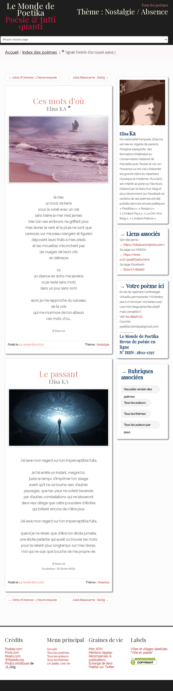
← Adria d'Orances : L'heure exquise (32, 77)
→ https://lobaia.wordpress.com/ (142, 244)
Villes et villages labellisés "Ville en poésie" (149, 650)
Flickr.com (12, 652)
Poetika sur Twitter (101, 667)
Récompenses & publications (100, 658)
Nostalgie (103, 344)
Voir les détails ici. (131, 316)
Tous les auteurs (135, 402)
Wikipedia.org (14, 660)
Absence (103, 582)
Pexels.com (13, 656)
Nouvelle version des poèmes (138, 390)
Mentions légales (100, 652)
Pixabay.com (13, 649)
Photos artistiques (17, 663)
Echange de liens (100, 663)
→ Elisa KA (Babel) (132, 269)
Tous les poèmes (58, 652)
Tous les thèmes (135, 413)
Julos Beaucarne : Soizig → (91, 77)
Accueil (52, 649)
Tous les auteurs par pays (137, 425)
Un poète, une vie (58, 663)
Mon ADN (95, 649)
